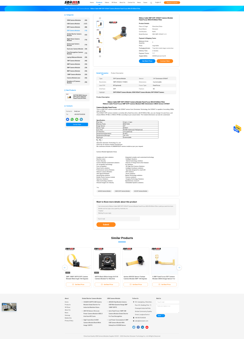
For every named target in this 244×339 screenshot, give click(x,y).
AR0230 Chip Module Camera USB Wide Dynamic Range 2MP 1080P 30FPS (118, 304)
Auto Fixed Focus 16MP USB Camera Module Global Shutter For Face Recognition (118, 313)
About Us (67, 310)
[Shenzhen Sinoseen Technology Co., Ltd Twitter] (133, 327)
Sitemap (67, 315)
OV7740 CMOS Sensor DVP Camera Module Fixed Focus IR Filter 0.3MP (80, 96)
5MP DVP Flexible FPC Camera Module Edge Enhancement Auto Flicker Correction (135, 279)
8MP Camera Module (77, 71)
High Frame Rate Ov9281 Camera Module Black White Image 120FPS (92, 322)
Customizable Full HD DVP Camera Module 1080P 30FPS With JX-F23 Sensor (107, 279)
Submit (106, 224)
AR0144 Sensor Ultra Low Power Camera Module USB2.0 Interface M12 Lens (92, 313)
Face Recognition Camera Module (77, 53)
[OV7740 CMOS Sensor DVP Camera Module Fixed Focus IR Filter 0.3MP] (69, 97)
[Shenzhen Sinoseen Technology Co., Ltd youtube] (147, 327)
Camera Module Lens (77, 78)
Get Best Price (147, 61)
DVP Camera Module (77, 30)
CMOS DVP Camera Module (122, 191)
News (66, 312)
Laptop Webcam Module (77, 57)
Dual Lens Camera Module (77, 49)
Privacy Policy (69, 320)
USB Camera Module (77, 23)
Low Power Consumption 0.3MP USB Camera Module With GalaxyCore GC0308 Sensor (118, 322)
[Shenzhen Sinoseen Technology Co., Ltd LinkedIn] (142, 327)
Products (68, 304)
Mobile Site (68, 318)
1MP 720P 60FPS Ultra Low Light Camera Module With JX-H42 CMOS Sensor (77, 279)
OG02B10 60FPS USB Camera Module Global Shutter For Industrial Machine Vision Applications (92, 305)
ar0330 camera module (104, 191)
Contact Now (77, 124)
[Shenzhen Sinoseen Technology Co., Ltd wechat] (76, 119)
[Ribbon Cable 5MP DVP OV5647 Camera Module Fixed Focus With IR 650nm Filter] (120, 33)
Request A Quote (172, 2)
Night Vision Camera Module (77, 39)
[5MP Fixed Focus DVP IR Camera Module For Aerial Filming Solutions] (164, 260)
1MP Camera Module (77, 60)
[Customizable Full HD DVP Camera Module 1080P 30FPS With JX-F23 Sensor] (107, 260)
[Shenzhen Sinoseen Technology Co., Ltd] (72, 3)
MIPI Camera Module (77, 27)
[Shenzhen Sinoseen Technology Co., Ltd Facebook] (138, 327)
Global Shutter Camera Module (77, 34)
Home (66, 302)
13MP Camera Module (77, 74)
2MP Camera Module (77, 64)
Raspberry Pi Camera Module (77, 82)
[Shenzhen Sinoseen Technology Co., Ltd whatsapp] (72, 119)
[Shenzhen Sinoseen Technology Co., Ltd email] (67, 119)
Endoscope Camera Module (77, 44)
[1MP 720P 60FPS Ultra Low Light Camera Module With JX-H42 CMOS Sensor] (78, 260)
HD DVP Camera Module (140, 191)
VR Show (67, 307)
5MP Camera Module (77, 67)
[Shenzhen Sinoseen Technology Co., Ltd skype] (81, 119)
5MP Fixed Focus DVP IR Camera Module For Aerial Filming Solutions (163, 279)
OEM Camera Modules (77, 20)
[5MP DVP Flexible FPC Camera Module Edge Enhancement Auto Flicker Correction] (135, 260)
